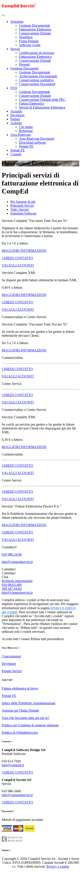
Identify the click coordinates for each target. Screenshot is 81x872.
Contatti (15, 154)
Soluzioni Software (23, 213)
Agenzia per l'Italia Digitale (20, 710)
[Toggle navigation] (3, 15)
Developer (17, 115)
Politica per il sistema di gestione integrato (30, 725)
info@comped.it (13, 765)
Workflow (26, 37)
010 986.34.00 (12, 554)
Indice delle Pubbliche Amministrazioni (28, 703)
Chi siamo (26, 127)
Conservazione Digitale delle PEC (42, 99)
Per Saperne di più (22, 201)
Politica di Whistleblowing (20, 732)
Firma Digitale (29, 41)
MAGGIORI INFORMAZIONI (24, 250)
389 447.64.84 (12, 589)
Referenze (26, 131)
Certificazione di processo (36, 53)
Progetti (24, 64)
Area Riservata (20, 135)
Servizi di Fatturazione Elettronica (42, 107)
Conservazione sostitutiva (36, 80)
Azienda (16, 123)
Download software (32, 142)
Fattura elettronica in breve (20, 688)
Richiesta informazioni (17, 581)
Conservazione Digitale (35, 33)
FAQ (13, 88)
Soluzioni (16, 21)
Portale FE (26, 146)
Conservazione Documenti (37, 84)
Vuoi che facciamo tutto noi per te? (25, 718)
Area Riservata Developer (36, 138)
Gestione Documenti (24, 68)
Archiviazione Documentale (38, 76)
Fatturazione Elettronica (35, 29)
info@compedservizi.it (17, 562)
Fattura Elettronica (31, 103)
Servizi (15, 49)
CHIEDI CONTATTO (17, 258)
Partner (15, 119)
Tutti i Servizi (19, 209)
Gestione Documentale (34, 25)
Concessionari (11, 656)
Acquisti (16, 111)
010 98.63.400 (12, 585)
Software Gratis (29, 45)
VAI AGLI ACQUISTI (18, 265)
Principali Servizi (22, 205)
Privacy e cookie (57, 866)
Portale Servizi (12, 671)
